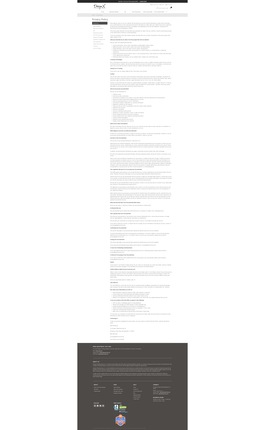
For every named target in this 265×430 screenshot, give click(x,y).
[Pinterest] (103, 406)
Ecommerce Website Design (139, 428)
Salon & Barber (97, 26)
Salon (102, 11)
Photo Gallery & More (159, 11)
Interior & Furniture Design (99, 387)
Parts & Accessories (147, 11)
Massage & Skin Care (118, 391)
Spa (125, 11)
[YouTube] (100, 406)
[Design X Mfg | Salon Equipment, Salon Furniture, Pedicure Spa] (112, 6)
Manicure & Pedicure (113, 11)
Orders (162, 4)
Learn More (143, 1)
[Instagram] (98, 406)
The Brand (96, 389)
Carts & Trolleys (97, 48)
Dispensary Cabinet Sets (99, 39)
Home (93, 15)
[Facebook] (95, 406)
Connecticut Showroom (120, 428)
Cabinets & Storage (98, 37)
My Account (169, 4)
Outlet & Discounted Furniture (98, 45)
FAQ (134, 393)
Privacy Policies (136, 397)
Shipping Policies (137, 395)
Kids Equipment (97, 41)
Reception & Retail (136, 11)
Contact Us (135, 389)
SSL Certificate (122, 409)
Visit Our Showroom (137, 391)
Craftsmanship (97, 391)
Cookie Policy (148, 80)
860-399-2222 (155, 4)
